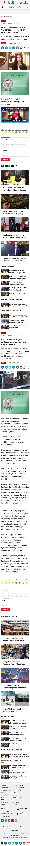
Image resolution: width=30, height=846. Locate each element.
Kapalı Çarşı (5, 787)
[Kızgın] (16, 130)
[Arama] (27, 7)
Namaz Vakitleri (5, 816)
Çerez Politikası (21, 827)
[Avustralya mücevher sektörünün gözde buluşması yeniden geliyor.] (15, 675)
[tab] (5, 139)
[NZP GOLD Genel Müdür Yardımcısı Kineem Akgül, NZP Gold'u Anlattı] (15, 61)
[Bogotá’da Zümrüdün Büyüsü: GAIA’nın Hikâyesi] (15, 698)
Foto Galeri (4, 792)
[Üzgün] (26, 130)
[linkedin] (17, 47)
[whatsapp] (10, 47)
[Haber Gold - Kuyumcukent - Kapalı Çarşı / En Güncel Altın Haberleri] (15, 7)
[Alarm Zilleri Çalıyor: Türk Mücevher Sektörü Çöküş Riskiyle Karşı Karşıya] (15, 201)
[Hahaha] (19, 130)
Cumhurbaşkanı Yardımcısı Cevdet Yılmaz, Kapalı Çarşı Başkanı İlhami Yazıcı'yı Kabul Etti (14, 236)
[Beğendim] (2, 130)
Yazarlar (18, 790)
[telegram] (13, 47)
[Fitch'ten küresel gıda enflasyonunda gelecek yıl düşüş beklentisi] (15, 380)
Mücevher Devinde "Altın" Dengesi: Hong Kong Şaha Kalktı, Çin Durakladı (13, 639)
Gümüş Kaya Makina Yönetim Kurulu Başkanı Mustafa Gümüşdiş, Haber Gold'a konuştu (14, 260)
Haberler (6, 16)
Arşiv (12, 800)
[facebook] (2, 47)
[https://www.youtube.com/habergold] (12, 820)
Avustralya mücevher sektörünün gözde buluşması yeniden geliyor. (14, 686)
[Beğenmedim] (13, 130)
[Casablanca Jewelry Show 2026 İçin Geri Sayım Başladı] (15, 177)
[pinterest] (21, 47)
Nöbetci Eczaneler (6, 813)
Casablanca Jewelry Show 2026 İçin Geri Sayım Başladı (14, 189)
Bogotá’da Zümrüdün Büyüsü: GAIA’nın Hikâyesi (14, 710)
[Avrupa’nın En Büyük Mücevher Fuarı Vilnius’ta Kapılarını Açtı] (15, 651)
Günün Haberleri (16, 797)
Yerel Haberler (15, 795)
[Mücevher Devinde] (15, 628)
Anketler (3, 808)
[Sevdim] (9, 130)
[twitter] (6, 47)
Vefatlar (3, 804)
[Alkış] (6, 130)
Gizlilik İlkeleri (14, 830)
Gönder (5, 159)
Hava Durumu (5, 811)
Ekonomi (4, 785)
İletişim (14, 827)
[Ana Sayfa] (1, 16)
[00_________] (16, 820)
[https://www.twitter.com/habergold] (6, 820)
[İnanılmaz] (23, 130)
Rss (4, 827)
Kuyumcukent (20, 787)
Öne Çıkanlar (6, 790)
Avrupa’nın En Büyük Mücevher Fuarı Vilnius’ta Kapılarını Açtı (12, 663)
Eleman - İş (19, 785)
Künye (8, 827)
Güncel (10, 16)
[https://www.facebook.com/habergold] (2, 820)
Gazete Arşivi (15, 802)
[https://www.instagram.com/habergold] (9, 820)
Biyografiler (4, 802)
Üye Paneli (14, 792)
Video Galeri (4, 795)
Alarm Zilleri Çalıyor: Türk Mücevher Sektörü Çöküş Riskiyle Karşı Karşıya (12, 212)
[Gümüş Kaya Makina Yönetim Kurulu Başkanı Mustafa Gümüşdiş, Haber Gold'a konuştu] (15, 248)
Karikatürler (14, 805)
